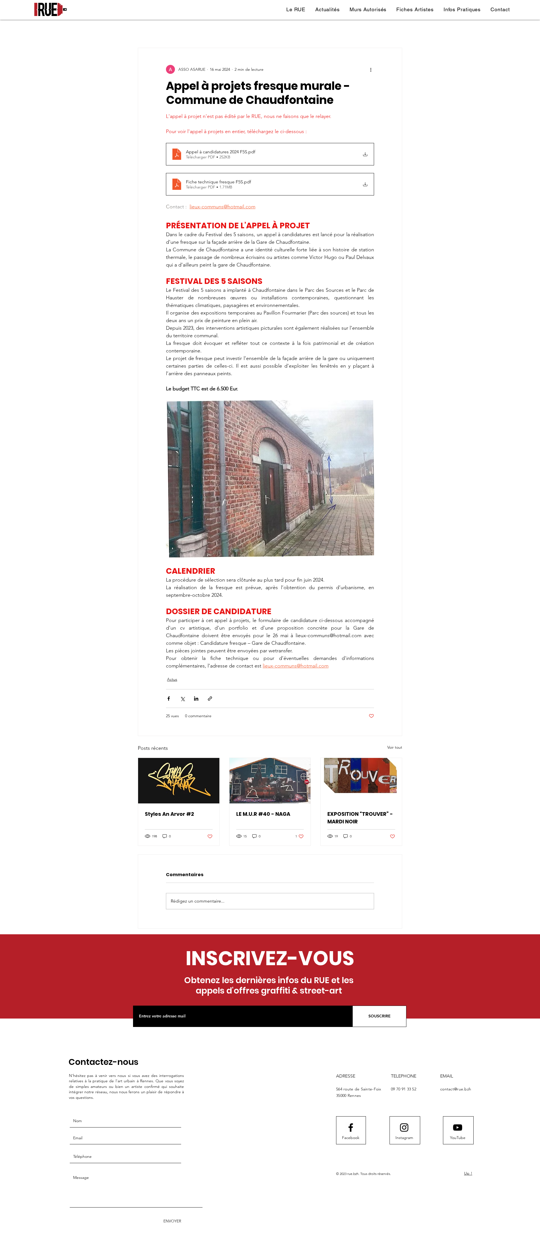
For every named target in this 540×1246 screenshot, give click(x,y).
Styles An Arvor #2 (169, 813)
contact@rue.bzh (455, 1089)
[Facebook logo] (350, 1127)
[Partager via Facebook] (168, 698)
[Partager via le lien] (210, 698)
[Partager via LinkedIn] (196, 698)
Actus (172, 679)
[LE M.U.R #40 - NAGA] (270, 780)
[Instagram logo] (404, 1127)
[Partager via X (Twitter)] (182, 698)
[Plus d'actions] (370, 69)
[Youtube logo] (457, 1127)
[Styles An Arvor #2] (178, 780)
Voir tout (394, 747)
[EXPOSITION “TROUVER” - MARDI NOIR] (361, 780)
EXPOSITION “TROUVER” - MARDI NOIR (360, 817)
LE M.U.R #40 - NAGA (263, 813)
